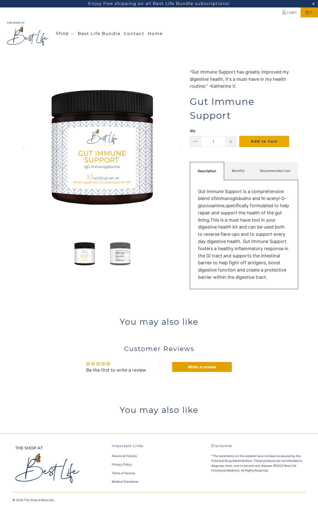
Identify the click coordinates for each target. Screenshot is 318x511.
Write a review (202, 366)
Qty (193, 131)
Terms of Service (123, 473)
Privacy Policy (122, 464)
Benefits (238, 171)
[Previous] (24, 147)
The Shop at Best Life (39, 500)
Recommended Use (275, 171)
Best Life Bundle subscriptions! (190, 3)
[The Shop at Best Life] (28, 33)
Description (207, 171)
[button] (65, 34)
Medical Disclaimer (125, 481)
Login (292, 12)
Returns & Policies (124, 456)
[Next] (181, 147)
